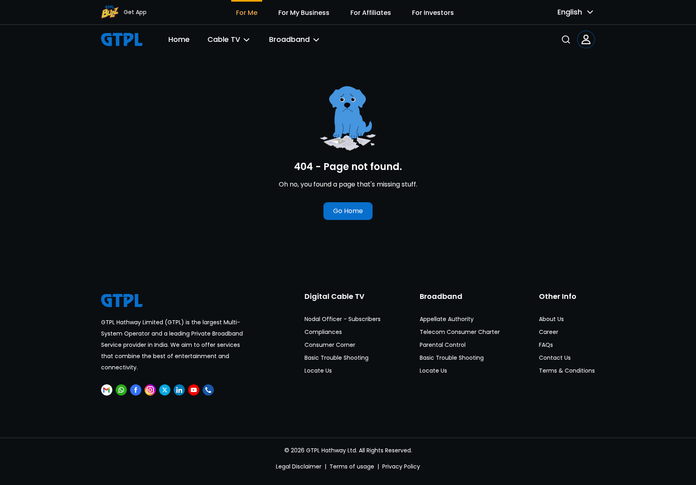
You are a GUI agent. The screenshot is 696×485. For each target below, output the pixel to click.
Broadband (289, 39)
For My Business (303, 12)
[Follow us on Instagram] (150, 390)
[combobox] (569, 12)
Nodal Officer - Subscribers (342, 319)
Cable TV (223, 39)
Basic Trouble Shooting (336, 358)
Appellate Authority (447, 319)
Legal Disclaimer (298, 466)
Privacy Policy (401, 466)
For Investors (433, 12)
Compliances (323, 332)
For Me (246, 12)
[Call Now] (208, 390)
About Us (551, 319)
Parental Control (443, 345)
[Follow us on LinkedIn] (179, 390)
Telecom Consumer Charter (460, 332)
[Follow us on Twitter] (164, 390)
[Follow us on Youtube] (193, 390)
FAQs (546, 345)
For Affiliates (370, 12)
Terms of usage (351, 466)
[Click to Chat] (121, 390)
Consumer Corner (329, 345)
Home (179, 39)
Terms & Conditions (567, 371)
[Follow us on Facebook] (135, 390)
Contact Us (555, 358)
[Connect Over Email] (106, 390)
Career (548, 332)
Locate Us (318, 371)
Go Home (348, 211)
